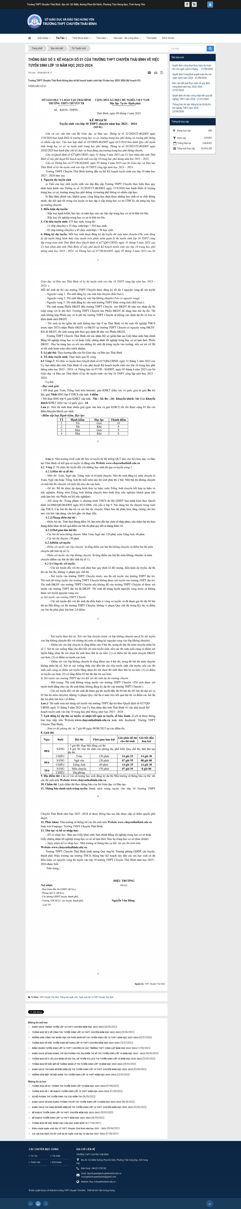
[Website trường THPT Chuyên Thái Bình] (62, 21)
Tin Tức (34, 1156)
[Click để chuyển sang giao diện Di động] (45, 1203)
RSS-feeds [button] (168, 38)
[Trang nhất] (30, 38)
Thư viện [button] (101, 38)
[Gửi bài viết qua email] (150, 72)
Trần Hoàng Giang (106, 1190)
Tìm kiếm (56, 1156)
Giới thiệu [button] (43, 38)
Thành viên (35, 1162)
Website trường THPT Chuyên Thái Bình (67, 1190)
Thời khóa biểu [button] (80, 38)
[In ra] (156, 72)
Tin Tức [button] (60, 38)
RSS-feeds (57, 1162)
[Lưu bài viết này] (162, 72)
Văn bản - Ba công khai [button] (126, 38)
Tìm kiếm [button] (151, 38)
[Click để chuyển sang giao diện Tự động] (30, 1203)
